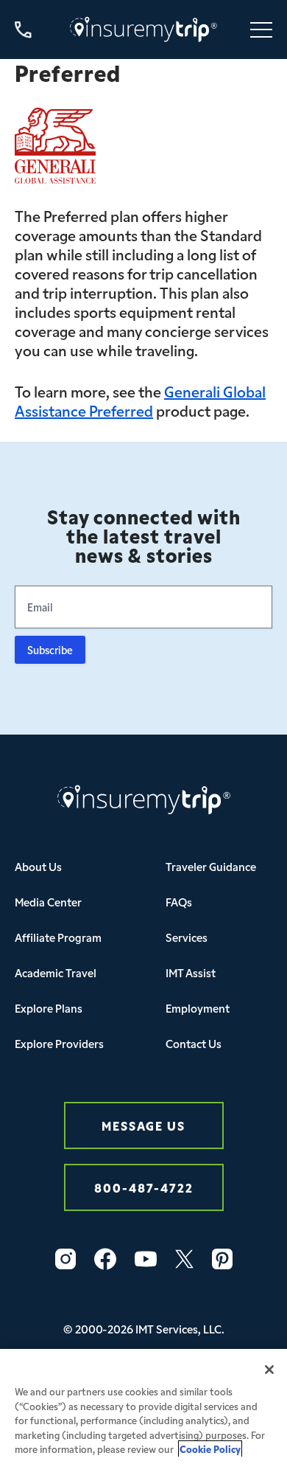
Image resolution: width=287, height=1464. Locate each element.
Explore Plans (48, 1008)
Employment (198, 1008)
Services (187, 937)
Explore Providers (59, 1043)
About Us (38, 866)
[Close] (269, 1369)
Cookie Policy (210, 1449)
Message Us (143, 1125)
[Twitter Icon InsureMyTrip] (184, 1259)
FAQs (179, 901)
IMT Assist (191, 972)
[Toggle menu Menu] (261, 30)
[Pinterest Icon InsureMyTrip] (222, 1259)
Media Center (48, 901)
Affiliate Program (58, 937)
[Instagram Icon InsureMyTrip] (65, 1259)
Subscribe (50, 649)
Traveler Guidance (211, 866)
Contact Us (194, 1043)
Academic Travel (55, 972)
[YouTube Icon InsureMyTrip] (146, 1259)
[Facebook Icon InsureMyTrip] (105, 1259)
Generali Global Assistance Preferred (140, 400)
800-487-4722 (144, 1187)
